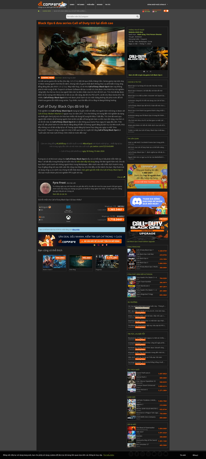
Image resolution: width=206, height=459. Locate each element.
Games (72, 4)
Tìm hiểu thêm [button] (108, 455)
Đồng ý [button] (195, 455)
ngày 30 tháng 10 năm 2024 (93, 151)
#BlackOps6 (87, 143)
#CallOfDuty (61, 143)
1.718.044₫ (115, 219)
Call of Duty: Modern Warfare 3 (50, 113)
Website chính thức (136, 32)
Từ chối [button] (183, 455)
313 (41, 219)
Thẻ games (80, 4)
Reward (99, 4)
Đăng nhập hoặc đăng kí (157, 4)
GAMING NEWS (47, 77)
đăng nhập (76, 230)
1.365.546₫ (115, 209)
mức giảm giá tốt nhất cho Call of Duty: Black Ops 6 (102, 170)
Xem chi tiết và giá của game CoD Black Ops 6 (145, 75)
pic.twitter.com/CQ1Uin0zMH (102, 146)
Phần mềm (90, 4)
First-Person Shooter (154, 34)
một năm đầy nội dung (86, 161)
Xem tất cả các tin (60, 194)
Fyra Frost (58, 78)
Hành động (141, 34)
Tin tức (107, 4)
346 (41, 210)
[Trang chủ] (38, 11)
